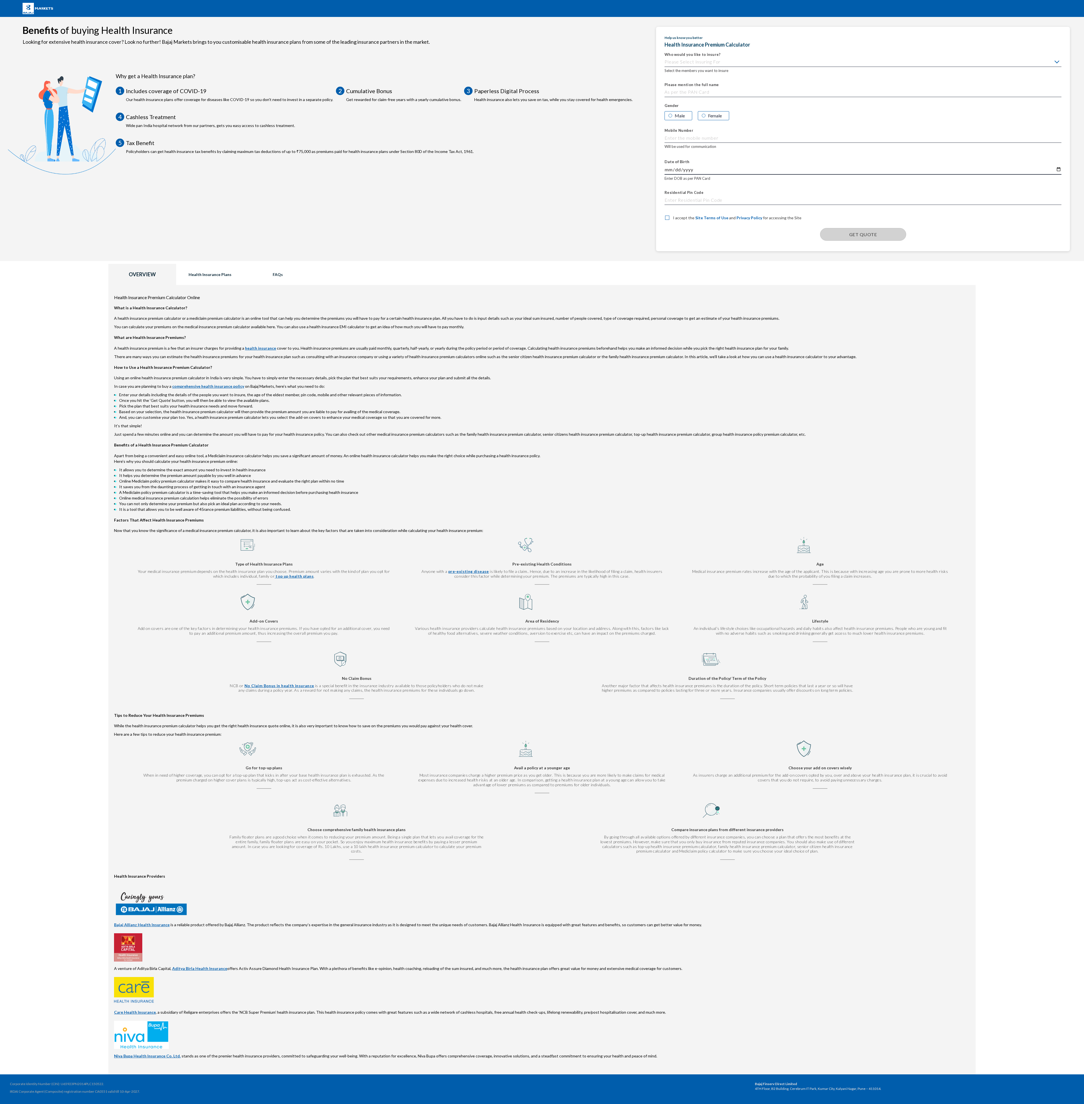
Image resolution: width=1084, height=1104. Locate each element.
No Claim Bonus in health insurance (279, 685)
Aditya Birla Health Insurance (199, 968)
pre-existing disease (468, 571)
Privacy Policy (749, 217)
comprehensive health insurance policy (208, 386)
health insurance (260, 348)
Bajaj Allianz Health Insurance (142, 924)
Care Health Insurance (135, 1012)
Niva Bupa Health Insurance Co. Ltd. (147, 1055)
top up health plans (294, 576)
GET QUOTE (863, 234)
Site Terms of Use (711, 217)
